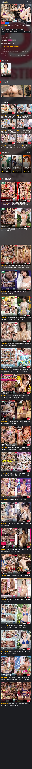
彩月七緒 (19, 143)
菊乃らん (9, 367)
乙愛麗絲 (9, 200)
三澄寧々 (4, 419)
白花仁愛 (19, 128)
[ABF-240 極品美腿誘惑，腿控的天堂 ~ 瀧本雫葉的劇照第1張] (12, 90)
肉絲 (25, 31)
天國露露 (4, 597)
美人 (22, 29)
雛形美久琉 (5, 226)
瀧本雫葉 (3, 75)
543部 (14, 40)
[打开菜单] (30, 2)
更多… (3, 34)
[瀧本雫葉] (6, 70)
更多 (28, 152)
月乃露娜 (10, 263)
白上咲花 (19, 113)
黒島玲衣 (4, 547)
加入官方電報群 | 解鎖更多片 (10, 46)
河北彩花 (4, 113)
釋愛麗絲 (4, 573)
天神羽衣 (4, 623)
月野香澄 (8, 675)
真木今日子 (5, 263)
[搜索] (27, 2)
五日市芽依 (5, 445)
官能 (11, 31)
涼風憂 (4, 497)
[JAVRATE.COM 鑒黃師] (5, 2)
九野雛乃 (4, 393)
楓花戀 (4, 289)
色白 (13, 29)
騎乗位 (17, 29)
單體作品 (16, 31)
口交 (21, 31)
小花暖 (4, 675)
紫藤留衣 (4, 521)
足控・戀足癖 (5, 31)
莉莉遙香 (4, 200)
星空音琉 (4, 128)
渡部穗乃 (4, 341)
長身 (29, 31)
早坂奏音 (4, 143)
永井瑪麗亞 (11, 445)
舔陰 (3, 29)
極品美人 (8, 29)
